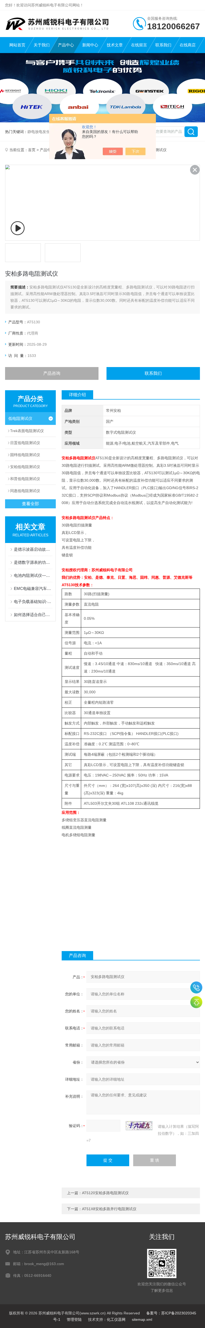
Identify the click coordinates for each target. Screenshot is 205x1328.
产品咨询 (51, 373)
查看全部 (30, 503)
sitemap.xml (142, 1319)
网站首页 (17, 45)
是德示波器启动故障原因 (33, 549)
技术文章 (115, 45)
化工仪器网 (116, 1319)
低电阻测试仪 (20, 418)
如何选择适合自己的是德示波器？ (33, 614)
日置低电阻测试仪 (25, 443)
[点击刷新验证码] (139, 1125)
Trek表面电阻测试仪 (27, 431)
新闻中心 (90, 45)
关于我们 (42, 45)
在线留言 (139, 45)
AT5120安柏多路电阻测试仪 (105, 1193)
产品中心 (66, 45)
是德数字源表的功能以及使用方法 (33, 562)
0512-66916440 (196, 987)
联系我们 (163, 45)
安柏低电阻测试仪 (25, 467)
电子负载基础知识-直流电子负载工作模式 (33, 601)
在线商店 (188, 45)
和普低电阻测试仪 (25, 479)
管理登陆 (74, 1319)
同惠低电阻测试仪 (25, 491)
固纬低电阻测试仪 (25, 455)
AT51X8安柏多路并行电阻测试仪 (109, 1209)
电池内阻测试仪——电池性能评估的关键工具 (33, 575)
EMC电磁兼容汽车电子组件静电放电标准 (33, 588)
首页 (32, 150)
